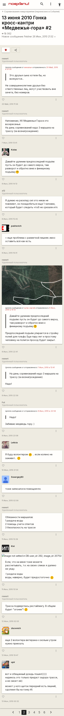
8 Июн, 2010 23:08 (10, 436)
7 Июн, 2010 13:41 (9, 143)
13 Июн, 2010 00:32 (10, 701)
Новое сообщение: (13, 36)
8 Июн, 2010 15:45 (10, 219)
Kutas (14, 149)
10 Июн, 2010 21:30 (10, 470)
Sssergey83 (17, 477)
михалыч (28, 67)
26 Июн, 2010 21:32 (44, 36)
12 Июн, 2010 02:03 (10, 621)
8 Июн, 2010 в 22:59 (47, 411)
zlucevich (16, 628)
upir (13, 662)
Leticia (14, 442)
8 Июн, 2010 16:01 (9, 253)
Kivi (13, 546)
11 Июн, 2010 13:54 (10, 589)
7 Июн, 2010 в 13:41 (46, 367)
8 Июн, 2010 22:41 (10, 352)
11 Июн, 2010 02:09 (10, 501)
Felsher (28, 36)
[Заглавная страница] (19, 2)
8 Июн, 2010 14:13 (9, 184)
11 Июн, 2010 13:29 (10, 539)
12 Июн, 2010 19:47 (10, 655)
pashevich (16, 226)
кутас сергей (29, 308)
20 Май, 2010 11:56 (10, 104)
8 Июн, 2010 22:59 (10, 395)
